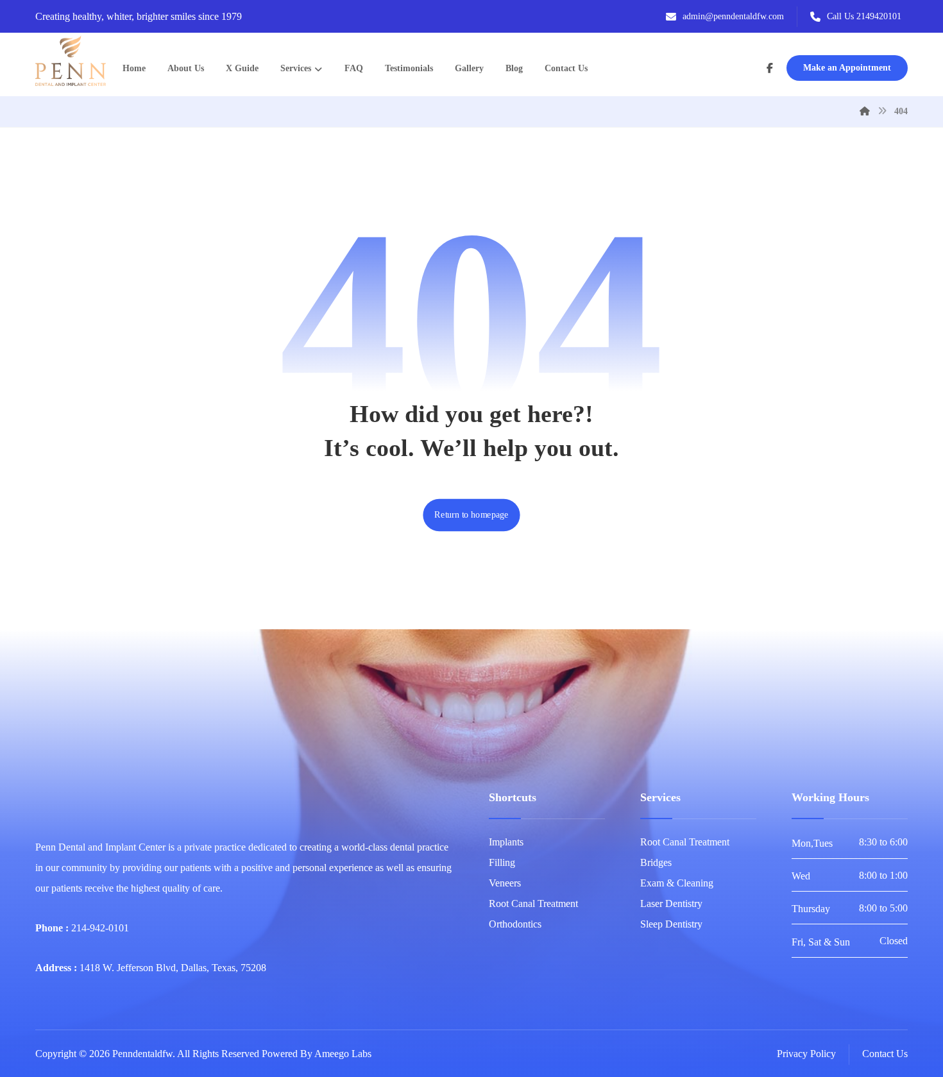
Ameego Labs (342, 1053)
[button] (770, 68)
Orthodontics (515, 924)
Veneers (505, 883)
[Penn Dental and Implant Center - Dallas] (70, 60)
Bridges (656, 862)
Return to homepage (471, 515)
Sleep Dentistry (671, 924)
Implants (506, 841)
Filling (502, 862)
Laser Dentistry (671, 903)
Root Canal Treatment (533, 903)
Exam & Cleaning (676, 883)
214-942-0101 (100, 927)
